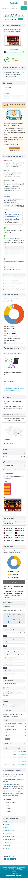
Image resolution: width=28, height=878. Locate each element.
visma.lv (6, 827)
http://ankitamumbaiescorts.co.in (12, 250)
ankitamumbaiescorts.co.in (15, 52)
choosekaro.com (8, 842)
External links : (7, 743)
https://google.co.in (22, 764)
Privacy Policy (19, 875)
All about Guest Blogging (13, 867)
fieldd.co (7, 848)
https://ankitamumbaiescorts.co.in (12, 254)
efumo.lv (7, 824)
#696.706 (6, 96)
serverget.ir (7, 845)
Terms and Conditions (10, 875)
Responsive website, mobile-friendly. (13, 469)
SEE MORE (7, 739)
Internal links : (8, 710)
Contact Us (14, 871)
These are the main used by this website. (13, 522)
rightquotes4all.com (9, 830)
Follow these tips (7, 784)
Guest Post (5, 867)
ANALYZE (23, 8)
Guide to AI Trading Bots (16, 868)
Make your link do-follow (14, 54)
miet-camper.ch (8, 833)
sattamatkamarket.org (10, 839)
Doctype (8, 465)
